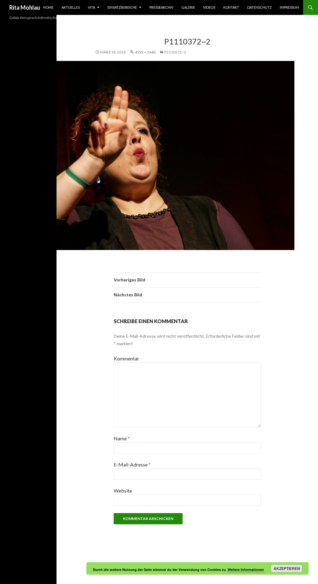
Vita (91, 7)
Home (48, 7)
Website (123, 491)
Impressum (289, 7)
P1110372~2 (175, 52)
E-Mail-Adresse (132, 464)
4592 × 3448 (145, 52)
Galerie (188, 7)
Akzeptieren (287, 568)
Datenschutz (259, 7)
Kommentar (126, 358)
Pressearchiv (161, 7)
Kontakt (231, 7)
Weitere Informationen (246, 569)
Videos (209, 7)
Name (122, 438)
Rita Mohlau (24, 7)
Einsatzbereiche (122, 7)
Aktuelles (70, 7)
